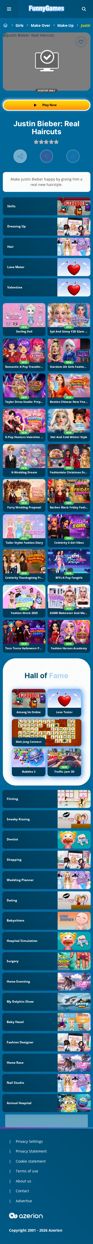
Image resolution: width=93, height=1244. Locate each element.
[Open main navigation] (9, 9)
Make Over (40, 25)
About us (23, 1181)
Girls (20, 25)
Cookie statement (31, 1161)
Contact (22, 1190)
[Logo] (46, 9)
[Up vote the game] (73, 156)
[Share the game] (20, 156)
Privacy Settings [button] (29, 1141)
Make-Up (65, 25)
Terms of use (27, 1171)
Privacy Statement (31, 1151)
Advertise (24, 1200)
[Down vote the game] (46, 156)
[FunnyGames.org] (5, 25)
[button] (84, 9)
